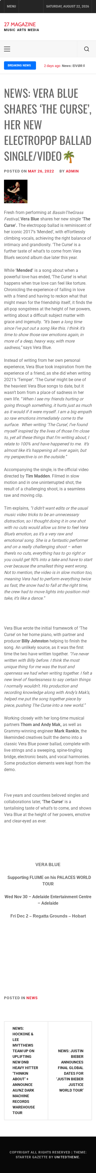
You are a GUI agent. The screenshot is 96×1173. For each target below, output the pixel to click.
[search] (86, 49)
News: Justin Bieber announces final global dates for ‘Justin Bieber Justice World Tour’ (69, 1070)
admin (72, 171)
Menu (11, 6)
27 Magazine (20, 24)
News (32, 998)
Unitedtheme (66, 1157)
